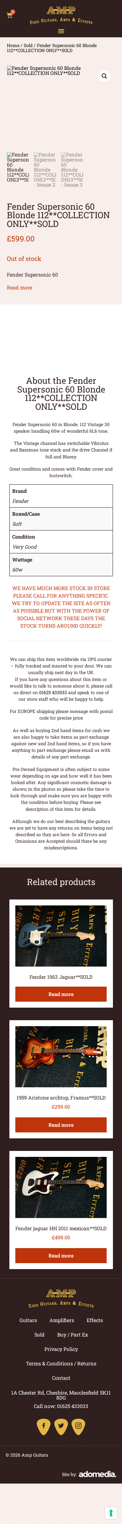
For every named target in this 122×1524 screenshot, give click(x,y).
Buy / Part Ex (72, 1334)
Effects (95, 1320)
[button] (61, 31)
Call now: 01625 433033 (61, 1406)
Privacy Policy (61, 1349)
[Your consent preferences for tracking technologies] (111, 1513)
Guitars (28, 1320)
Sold (28, 45)
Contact (61, 1377)
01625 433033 (53, 692)
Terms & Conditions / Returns (61, 1363)
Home (13, 45)
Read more (19, 287)
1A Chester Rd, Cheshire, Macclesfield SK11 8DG (61, 1395)
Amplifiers (61, 1320)
